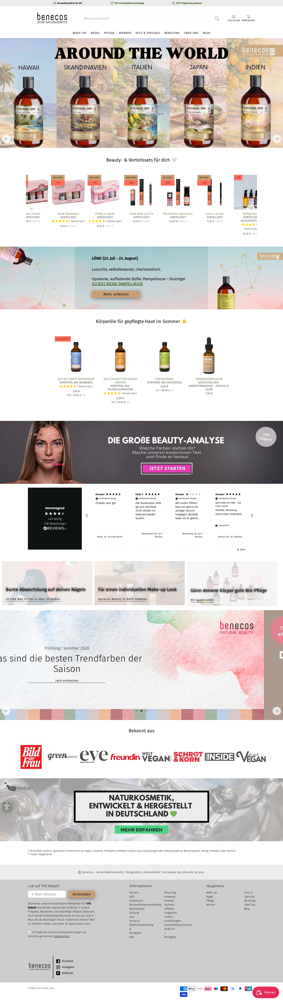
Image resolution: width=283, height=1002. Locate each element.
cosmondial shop (45, 988)
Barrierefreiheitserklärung (145, 904)
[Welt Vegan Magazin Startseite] (157, 757)
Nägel (95, 33)
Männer (125, 33)
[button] (251, 226)
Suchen (133, 892)
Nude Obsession (68, 213)
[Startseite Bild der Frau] (31, 757)
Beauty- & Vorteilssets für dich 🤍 (141, 160)
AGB (131, 896)
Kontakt (169, 900)
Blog (206, 33)
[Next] (277, 139)
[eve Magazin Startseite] (94, 757)
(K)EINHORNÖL (164, 379)
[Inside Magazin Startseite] (219, 757)
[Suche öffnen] (217, 18)
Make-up (79, 33)
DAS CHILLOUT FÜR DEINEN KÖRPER (120, 380)
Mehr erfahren (116, 294)
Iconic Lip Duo (214, 213)
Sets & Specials (148, 33)
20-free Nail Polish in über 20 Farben (33, 599)
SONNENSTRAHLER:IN (209, 379)
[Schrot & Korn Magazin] (188, 757)
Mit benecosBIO (202, 600)
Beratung (172, 33)
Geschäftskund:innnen (178, 925)
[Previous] (6, 139)
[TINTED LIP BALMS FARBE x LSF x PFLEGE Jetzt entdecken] (141, 93)
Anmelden (82, 894)
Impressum (136, 900)
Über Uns (191, 33)
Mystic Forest (31, 213)
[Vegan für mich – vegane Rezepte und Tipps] (251, 756)
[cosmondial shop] (52, 18)
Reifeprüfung (251, 213)
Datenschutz (61, 936)
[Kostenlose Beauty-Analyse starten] (141, 452)
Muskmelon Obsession (178, 213)
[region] (169, 516)
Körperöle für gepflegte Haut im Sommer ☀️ (141, 321)
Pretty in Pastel (105, 213)
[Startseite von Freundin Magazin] (125, 757)
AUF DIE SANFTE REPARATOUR (76, 379)
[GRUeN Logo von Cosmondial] (39, 967)
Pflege (109, 33)
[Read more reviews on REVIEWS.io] (54, 528)
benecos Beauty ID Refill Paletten (122, 599)
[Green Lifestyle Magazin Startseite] (62, 756)
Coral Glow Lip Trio (141, 213)
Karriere (169, 904)
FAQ (131, 937)
